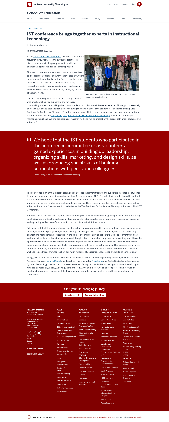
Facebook (34, 333)
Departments (62, 377)
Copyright (111, 417)
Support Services (107, 340)
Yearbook (60, 355)
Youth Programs (107, 371)
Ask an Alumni (128, 368)
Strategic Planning (64, 323)
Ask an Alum (127, 343)
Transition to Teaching (87, 330)
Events (29, 341)
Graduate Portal (107, 323)
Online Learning (85, 345)
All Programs (84, 313)
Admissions (127, 310)
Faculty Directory (63, 374)
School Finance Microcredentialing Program (108, 393)
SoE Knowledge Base (35, 349)
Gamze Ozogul (54, 261)
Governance (61, 384)
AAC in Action (106, 399)
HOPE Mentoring (107, 378)
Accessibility (71, 417)
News (35, 28)
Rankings (60, 344)
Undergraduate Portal (109, 313)
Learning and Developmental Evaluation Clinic (107, 361)
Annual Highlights (85, 364)
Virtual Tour (127, 323)
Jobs (59, 358)
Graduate (82, 320)
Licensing (104, 333)
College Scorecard (82, 417)
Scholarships (106, 316)
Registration (83, 352)
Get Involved (127, 358)
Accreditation (62, 348)
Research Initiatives (86, 371)
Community (105, 349)
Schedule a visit (72, 295)
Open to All (92, 417)
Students (105, 310)
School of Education (43, 13)
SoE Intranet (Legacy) (35, 354)
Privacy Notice (102, 417)
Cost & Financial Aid (86, 339)
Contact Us (61, 368)
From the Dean (62, 320)
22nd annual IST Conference (47, 56)
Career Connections (108, 320)
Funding (82, 375)
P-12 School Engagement (66, 337)
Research (82, 355)
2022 (40, 28)
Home (29, 28)
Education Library (63, 340)
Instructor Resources (65, 388)
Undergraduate (84, 316)
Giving (125, 355)
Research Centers (86, 368)
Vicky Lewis (97, 261)
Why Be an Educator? (131, 327)
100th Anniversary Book (66, 327)
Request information (94, 295)
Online (81, 342)
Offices (59, 316)
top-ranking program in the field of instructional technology (80, 115)
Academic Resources (109, 337)
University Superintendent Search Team (109, 384)
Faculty (60, 371)
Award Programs (107, 403)
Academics (83, 310)
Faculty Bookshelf (64, 381)
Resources (83, 378)
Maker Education (107, 374)
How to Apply (128, 313)
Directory (60, 313)
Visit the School (129, 320)
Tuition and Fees (85, 349)
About (59, 310)
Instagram (29, 333)
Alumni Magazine (129, 372)
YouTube (39, 333)
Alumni (125, 352)
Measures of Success (65, 351)
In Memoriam (62, 391)
